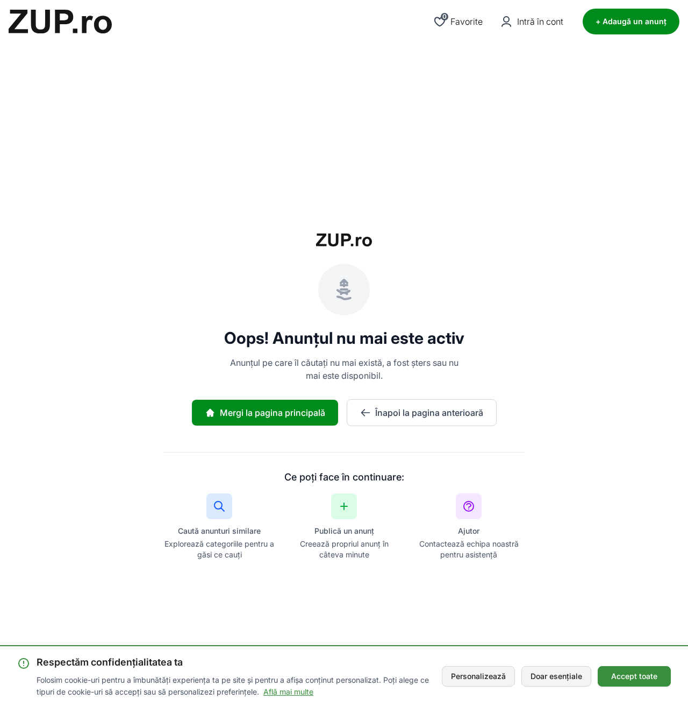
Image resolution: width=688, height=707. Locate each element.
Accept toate (634, 676)
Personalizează (478, 676)
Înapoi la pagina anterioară (429, 412)
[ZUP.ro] (60, 21)
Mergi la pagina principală (272, 412)
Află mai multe (288, 691)
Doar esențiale (556, 676)
